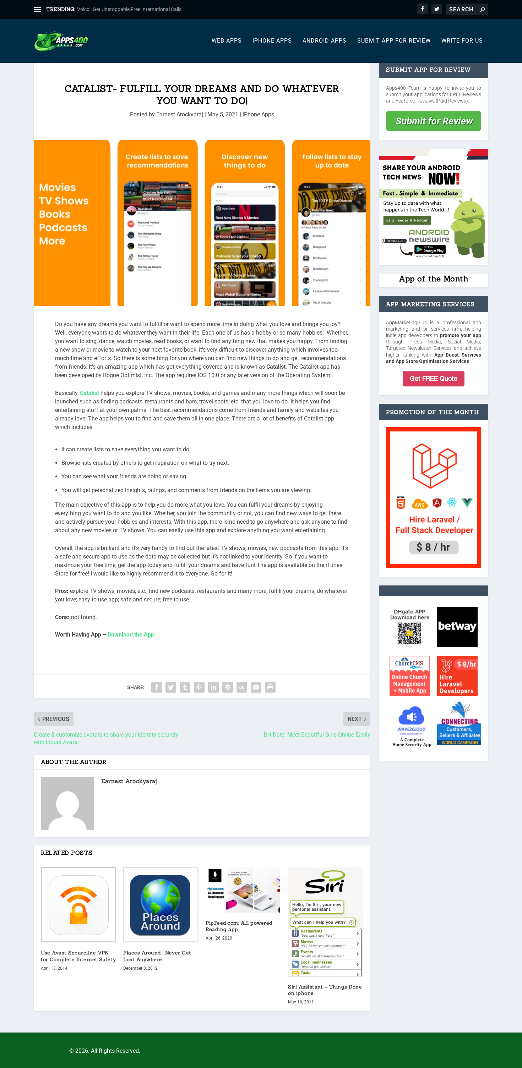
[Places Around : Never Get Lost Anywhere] (161, 904)
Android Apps (325, 41)
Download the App (131, 634)
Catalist (89, 393)
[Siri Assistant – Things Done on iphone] (325, 921)
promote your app (460, 335)
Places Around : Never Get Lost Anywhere (157, 955)
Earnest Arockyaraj (179, 114)
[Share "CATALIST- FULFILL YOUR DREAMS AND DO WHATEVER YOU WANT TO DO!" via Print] (270, 687)
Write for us (462, 41)
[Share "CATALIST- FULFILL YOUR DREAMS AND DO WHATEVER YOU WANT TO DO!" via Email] (256, 687)
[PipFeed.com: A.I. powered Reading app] (243, 889)
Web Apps (227, 41)
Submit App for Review (394, 41)
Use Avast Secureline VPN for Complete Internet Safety (78, 955)
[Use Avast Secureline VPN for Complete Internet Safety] (78, 904)
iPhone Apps (272, 41)
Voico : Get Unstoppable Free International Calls (129, 9)
